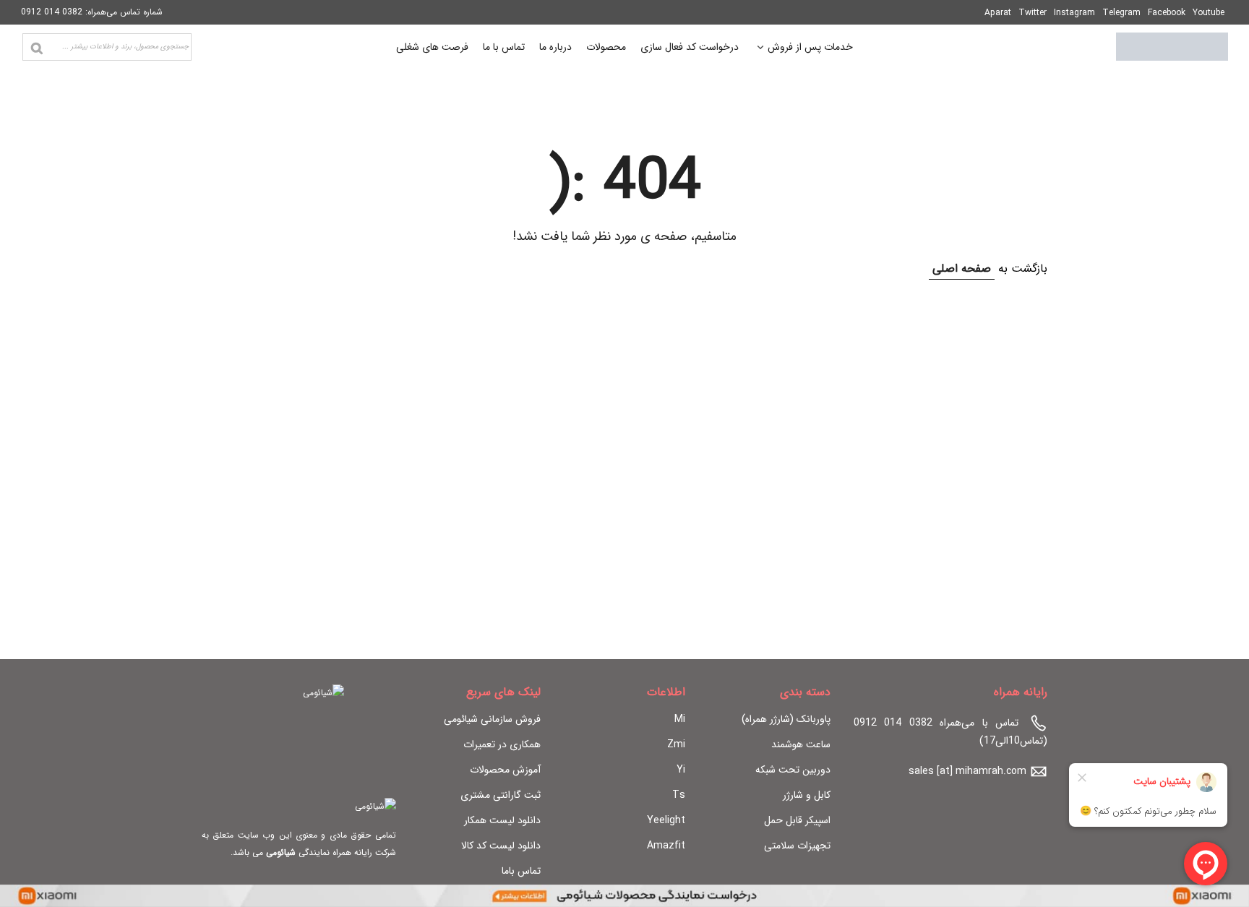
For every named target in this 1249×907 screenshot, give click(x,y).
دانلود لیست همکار (502, 820)
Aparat (997, 13)
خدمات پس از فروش (810, 49)
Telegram (1121, 13)
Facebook (1166, 13)
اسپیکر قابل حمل (797, 820)
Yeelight (666, 820)
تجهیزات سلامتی (797, 846)
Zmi (676, 744)
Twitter (1032, 13)
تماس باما (521, 871)
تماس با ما (504, 47)
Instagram (1074, 13)
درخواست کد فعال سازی (689, 47)
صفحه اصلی (961, 268)
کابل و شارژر (806, 795)
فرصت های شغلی (432, 47)
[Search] (36, 48)
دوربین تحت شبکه (792, 770)
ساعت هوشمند (800, 744)
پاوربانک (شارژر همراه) (786, 719)
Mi (679, 719)
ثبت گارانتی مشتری (500, 795)
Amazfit (666, 846)
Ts (678, 795)
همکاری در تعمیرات (502, 744)
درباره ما (555, 47)
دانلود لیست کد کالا (501, 846)
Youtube (1208, 13)
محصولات (606, 47)
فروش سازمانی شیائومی (492, 719)
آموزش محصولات (505, 770)
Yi (681, 770)
